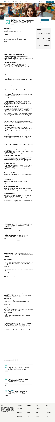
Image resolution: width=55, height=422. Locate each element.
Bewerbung (28, 412)
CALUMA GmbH (13, 19)
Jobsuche (28, 408)
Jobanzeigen (18, 409)
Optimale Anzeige (38, 408)
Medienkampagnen (19, 416)
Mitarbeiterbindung (38, 413)
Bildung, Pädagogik (11, 378)
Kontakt (47, 416)
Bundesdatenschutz (48, 412)
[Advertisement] (18, 47)
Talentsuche (16, 1)
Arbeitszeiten (28, 416)
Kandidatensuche (19, 408)
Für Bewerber (27, 1)
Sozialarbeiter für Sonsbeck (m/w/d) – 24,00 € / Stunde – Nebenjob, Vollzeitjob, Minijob (19, 368)
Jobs (13, 1)
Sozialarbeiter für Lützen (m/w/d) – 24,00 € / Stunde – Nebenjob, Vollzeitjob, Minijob (18, 380)
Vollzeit (12, 24)
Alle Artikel (37, 416)
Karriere (37, 412)
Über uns (47, 408)
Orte (46, 409)
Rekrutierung (38, 409)
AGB (46, 413)
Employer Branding (19, 412)
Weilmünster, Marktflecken (45, 33)
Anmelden (43, 1)
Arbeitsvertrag (29, 413)
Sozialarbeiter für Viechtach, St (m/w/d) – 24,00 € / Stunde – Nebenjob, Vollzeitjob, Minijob (18, 392)
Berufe (23, 1)
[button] (39, 1)
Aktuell (20, 1)
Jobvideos (18, 413)
